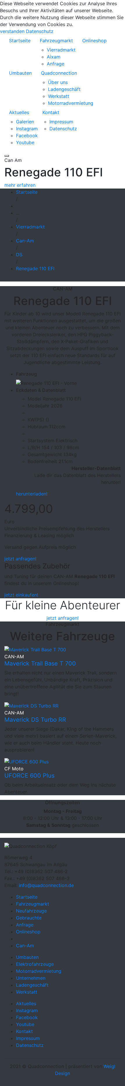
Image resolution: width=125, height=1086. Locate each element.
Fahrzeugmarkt (56, 40)
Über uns (58, 82)
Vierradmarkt (61, 50)
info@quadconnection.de (46, 885)
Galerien (25, 122)
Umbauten (20, 73)
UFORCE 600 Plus (29, 775)
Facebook (27, 135)
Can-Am (25, 945)
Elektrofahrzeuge (35, 964)
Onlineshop (94, 40)
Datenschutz (39, 31)
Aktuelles (19, 112)
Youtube (25, 142)
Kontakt (50, 112)
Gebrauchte (29, 918)
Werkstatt (58, 96)
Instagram (27, 128)
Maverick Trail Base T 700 (40, 663)
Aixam (53, 57)
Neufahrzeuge (31, 911)
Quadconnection (59, 73)
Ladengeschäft (64, 89)
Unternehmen (30, 978)
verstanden (12, 31)
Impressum (61, 122)
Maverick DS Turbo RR (35, 719)
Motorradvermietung (70, 103)
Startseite (20, 40)
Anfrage (55, 64)
